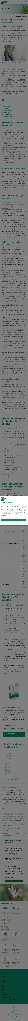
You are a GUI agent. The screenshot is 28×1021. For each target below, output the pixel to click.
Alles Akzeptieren (13, 520)
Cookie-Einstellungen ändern (7, 517)
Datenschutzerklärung (19, 512)
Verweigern (13, 523)
